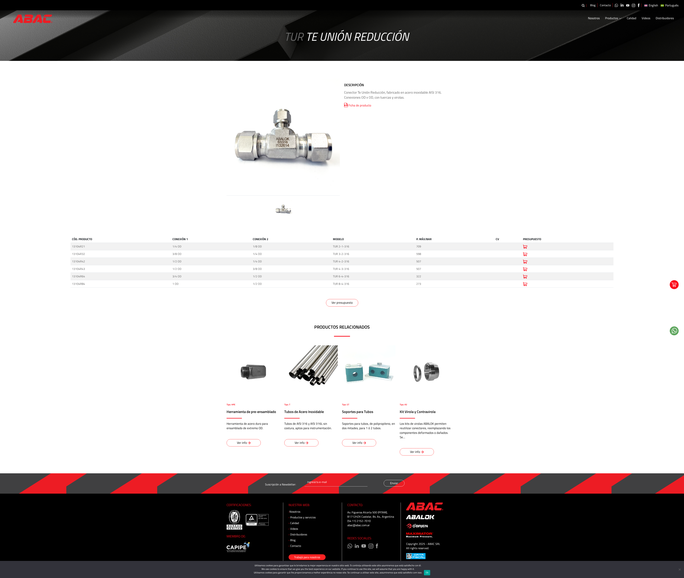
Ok (427, 572)
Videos (646, 18)
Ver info (242, 442)
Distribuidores (665, 18)
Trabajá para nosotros (307, 557)
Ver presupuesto (342, 302)
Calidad (631, 18)
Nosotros (594, 18)
